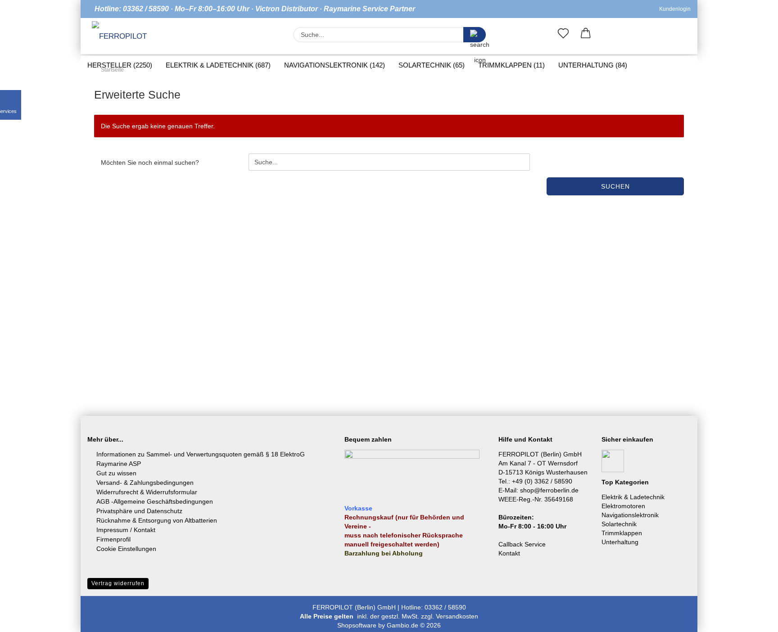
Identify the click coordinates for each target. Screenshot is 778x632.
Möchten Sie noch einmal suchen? (150, 162)
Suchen (615, 186)
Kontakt (509, 553)
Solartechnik (619, 524)
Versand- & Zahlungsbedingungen (145, 482)
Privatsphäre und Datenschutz (139, 511)
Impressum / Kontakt (125, 529)
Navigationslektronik (630, 515)
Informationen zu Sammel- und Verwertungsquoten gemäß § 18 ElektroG (200, 454)
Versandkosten (457, 616)
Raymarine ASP (118, 463)
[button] (585, 35)
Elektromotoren (623, 506)
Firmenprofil (113, 539)
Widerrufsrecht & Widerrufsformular (146, 492)
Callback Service (522, 544)
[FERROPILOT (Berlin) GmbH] (125, 37)
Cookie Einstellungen (126, 548)
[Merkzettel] (563, 35)
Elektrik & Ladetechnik (633, 497)
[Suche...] (474, 34)
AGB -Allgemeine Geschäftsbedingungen (154, 501)
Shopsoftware (356, 625)
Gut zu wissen (116, 473)
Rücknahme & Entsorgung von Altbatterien (156, 520)
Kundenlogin (673, 9)
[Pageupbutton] (753, 618)
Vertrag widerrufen (118, 583)
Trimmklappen (622, 533)
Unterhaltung (620, 542)
